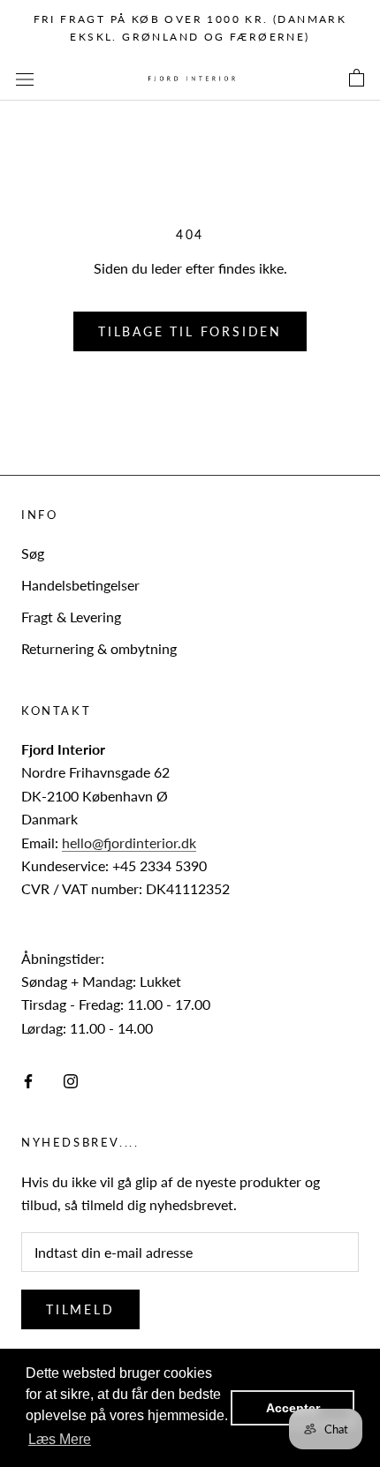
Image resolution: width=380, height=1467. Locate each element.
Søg (32, 553)
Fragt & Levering (71, 616)
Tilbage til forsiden (190, 331)
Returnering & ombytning (99, 648)
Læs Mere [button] (59, 1439)
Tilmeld (80, 1309)
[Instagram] (71, 1079)
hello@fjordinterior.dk (129, 842)
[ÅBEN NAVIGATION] (25, 78)
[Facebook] (28, 1079)
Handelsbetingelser (80, 584)
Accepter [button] (293, 1408)
